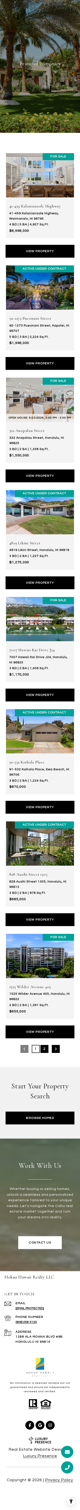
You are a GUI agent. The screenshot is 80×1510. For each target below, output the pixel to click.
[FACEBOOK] (29, 1425)
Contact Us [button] (40, 1242)
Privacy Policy (59, 1480)
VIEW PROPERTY (40, 251)
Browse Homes (40, 1118)
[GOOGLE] (40, 1425)
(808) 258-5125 (26, 1322)
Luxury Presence (40, 1456)
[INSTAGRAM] (50, 1425)
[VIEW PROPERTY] (40, 247)
